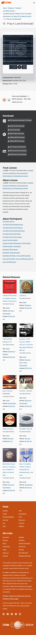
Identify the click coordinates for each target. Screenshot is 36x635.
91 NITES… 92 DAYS (25, 391)
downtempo (7, 313)
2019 (24, 482)
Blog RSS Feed (23, 553)
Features (5, 540)
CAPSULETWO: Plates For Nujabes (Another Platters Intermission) (10, 298)
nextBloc (21, 537)
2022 (8, 400)
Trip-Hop (21, 523)
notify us (11, 203)
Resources (22, 546)
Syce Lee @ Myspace (9, 262)
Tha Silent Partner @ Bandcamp (13, 224)
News (4, 543)
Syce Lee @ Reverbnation (23, 259)
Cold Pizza (22, 295)
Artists (5, 514)
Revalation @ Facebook (10, 249)
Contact (5, 556)
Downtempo (22, 514)
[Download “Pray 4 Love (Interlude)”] (9, 100)
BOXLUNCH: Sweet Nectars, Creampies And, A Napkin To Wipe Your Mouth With (9, 469)
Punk (20, 517)
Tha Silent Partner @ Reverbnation (14, 231)
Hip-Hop (5, 520)
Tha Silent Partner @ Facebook (12, 228)
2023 (24, 357)
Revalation (17, 246)
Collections (6, 546)
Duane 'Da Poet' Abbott (10, 240)
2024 (8, 308)
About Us (6, 553)
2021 (7, 436)
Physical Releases (8, 517)
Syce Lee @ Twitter (9, 259)
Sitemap (21, 549)
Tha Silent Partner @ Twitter (12, 234)
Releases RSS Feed (25, 556)
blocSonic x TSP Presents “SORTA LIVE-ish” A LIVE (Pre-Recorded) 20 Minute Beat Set (26, 344)
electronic (28, 305)
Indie (20, 510)
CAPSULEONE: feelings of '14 (7, 340)
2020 (24, 436)
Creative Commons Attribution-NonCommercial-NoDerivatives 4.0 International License (18, 173)
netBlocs (21, 526)
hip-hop (19, 99)
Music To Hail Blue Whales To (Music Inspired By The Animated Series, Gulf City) (26, 469)
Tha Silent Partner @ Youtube (12, 237)
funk (25, 362)
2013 (29, 99)
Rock (4, 526)
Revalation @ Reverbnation (11, 252)
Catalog (5, 510)
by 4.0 (10, 441)
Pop (4, 523)
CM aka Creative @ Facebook (12, 243)
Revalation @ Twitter (9, 256)
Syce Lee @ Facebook (23, 256)
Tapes (4, 549)
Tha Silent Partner (8, 221)
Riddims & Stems (8, 429)
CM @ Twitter (26, 243)
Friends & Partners (24, 543)
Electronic (22, 520)
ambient (5, 354)
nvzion (10, 603)
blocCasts (6, 537)
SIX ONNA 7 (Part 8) (25, 429)
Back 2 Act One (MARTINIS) (7, 392)
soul (20, 362)
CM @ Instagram (8, 246)
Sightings (22, 540)
